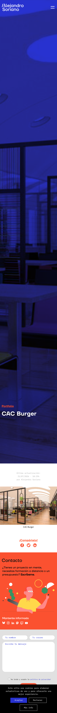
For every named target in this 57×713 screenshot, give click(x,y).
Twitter (28, 545)
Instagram (8, 623)
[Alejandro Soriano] (13, 10)
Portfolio (8, 406)
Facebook (22, 545)
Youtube (26, 623)
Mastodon (17, 623)
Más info (28, 707)
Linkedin (35, 545)
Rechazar (37, 700)
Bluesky (3, 623)
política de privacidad (40, 679)
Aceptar (19, 700)
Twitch (21, 623)
